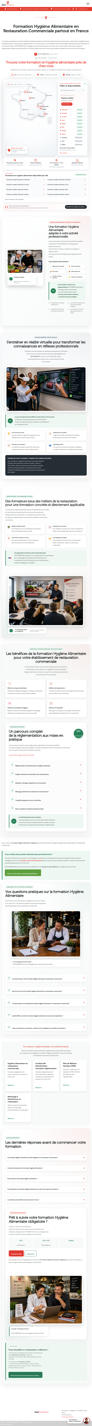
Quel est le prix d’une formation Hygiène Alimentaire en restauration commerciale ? (35, 991)
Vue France (28, 84)
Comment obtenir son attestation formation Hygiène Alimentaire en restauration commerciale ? (39, 1003)
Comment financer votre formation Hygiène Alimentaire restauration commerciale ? (35, 978)
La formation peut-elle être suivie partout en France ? (23, 1200)
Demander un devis (16, 1254)
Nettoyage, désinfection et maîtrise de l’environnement (30, 791)
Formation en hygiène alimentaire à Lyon (67, 184)
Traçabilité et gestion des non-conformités (26, 800)
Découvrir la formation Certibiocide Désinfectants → (23, 874)
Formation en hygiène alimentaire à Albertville (25, 179)
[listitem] (72, 110)
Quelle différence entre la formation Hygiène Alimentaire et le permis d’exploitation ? (35, 1015)
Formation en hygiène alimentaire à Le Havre (25, 184)
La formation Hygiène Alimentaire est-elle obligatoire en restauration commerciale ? (32, 1157)
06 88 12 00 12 (30, 1254)
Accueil (3, 1422)
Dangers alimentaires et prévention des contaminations (30, 774)
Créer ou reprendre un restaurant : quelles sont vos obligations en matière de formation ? (37, 1028)
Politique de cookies (27, 1422)
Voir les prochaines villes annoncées (14, 199)
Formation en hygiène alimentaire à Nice (67, 189)
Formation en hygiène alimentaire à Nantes (25, 189)
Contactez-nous (83, 9)
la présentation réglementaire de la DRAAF (21, 755)
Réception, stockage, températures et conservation (29, 782)
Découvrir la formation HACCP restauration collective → (25, 1375)
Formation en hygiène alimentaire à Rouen (67, 194)
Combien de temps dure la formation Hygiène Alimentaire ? (25, 1168)
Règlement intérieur (6, 1424)
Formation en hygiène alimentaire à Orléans (25, 194)
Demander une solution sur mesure (75, 207)
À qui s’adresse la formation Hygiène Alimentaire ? (22, 1178)
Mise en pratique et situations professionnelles (28, 808)
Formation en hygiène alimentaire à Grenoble (67, 179)
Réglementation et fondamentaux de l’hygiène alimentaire (31, 765)
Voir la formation (67, 104)
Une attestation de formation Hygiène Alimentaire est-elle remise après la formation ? (33, 1189)
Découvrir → (11, 1085)
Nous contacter (63, 152)
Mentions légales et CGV (13, 1422)
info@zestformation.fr (68, 1417)
